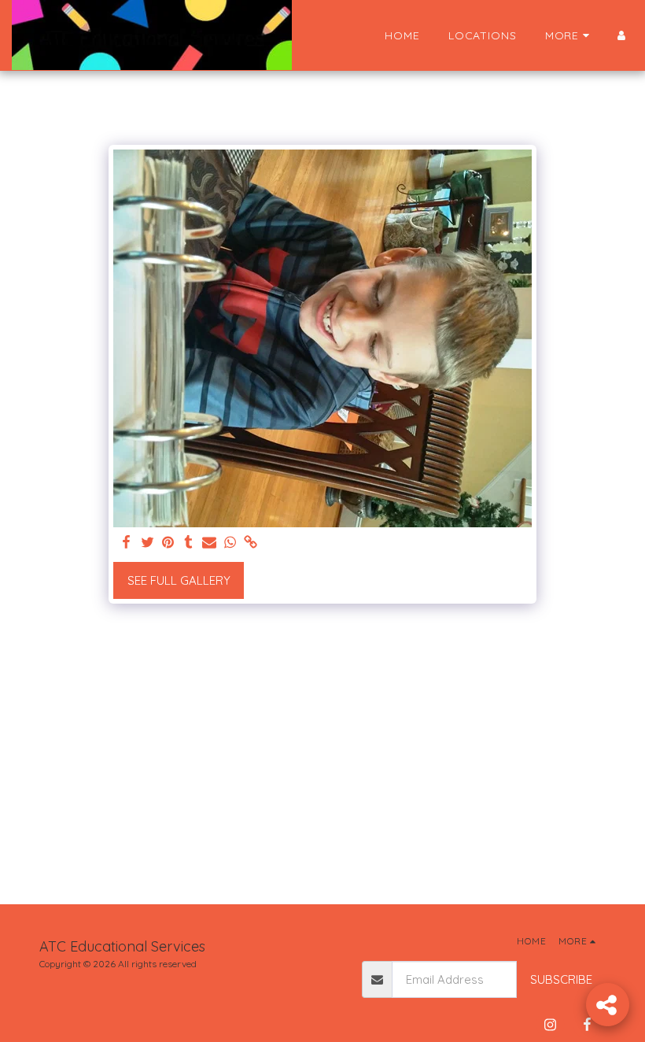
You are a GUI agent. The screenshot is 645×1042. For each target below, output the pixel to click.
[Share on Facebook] (127, 543)
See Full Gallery (178, 580)
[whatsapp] (230, 543)
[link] (250, 543)
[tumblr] (188, 543)
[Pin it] (167, 543)
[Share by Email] (209, 543)
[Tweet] (147, 543)
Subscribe (561, 979)
